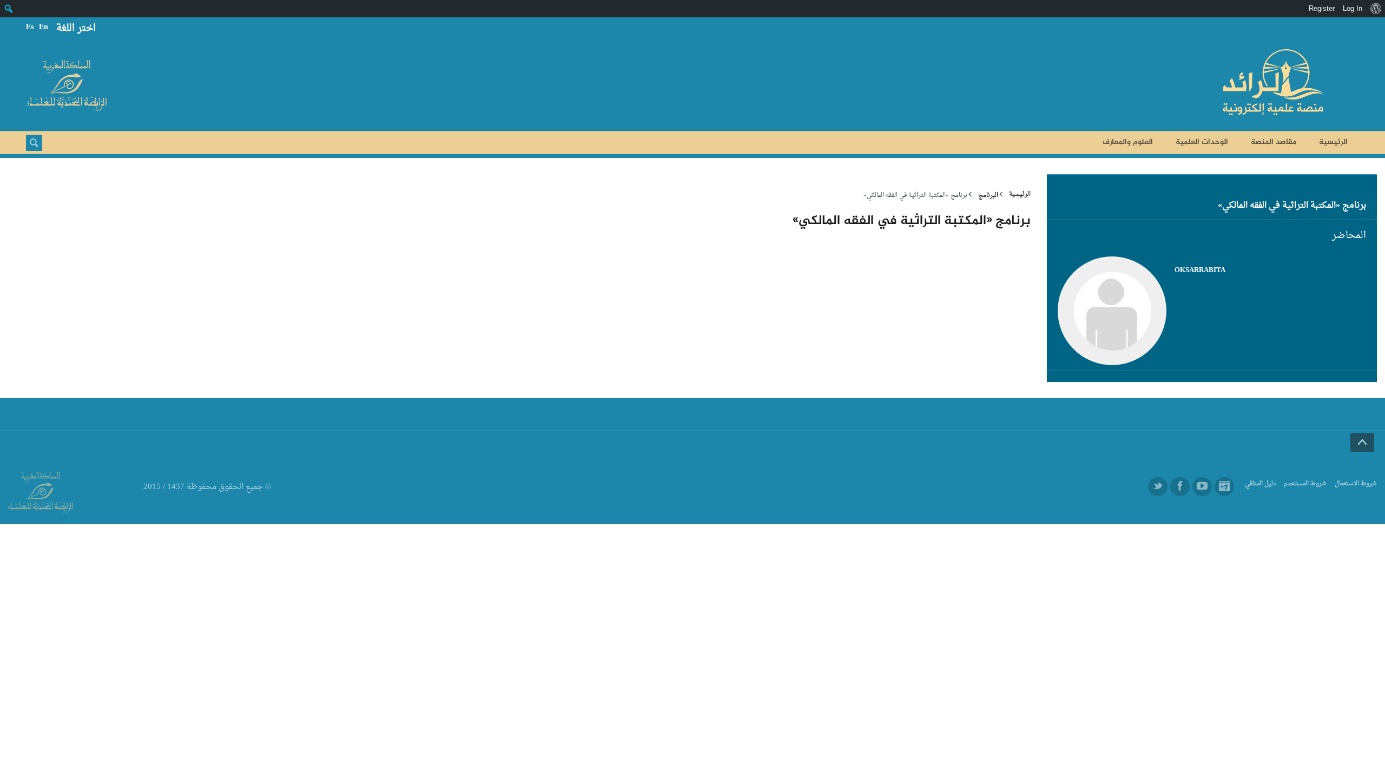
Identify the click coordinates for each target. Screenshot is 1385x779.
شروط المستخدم (1305, 484)
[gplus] (1224, 486)
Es (30, 27)
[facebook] (1180, 486)
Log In (1352, 8)
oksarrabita (1200, 270)
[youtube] (1202, 486)
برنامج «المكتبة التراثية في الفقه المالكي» (1292, 205)
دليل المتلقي (1260, 484)
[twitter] (1158, 486)
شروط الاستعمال (1356, 484)
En (43, 27)
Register (1322, 8)
